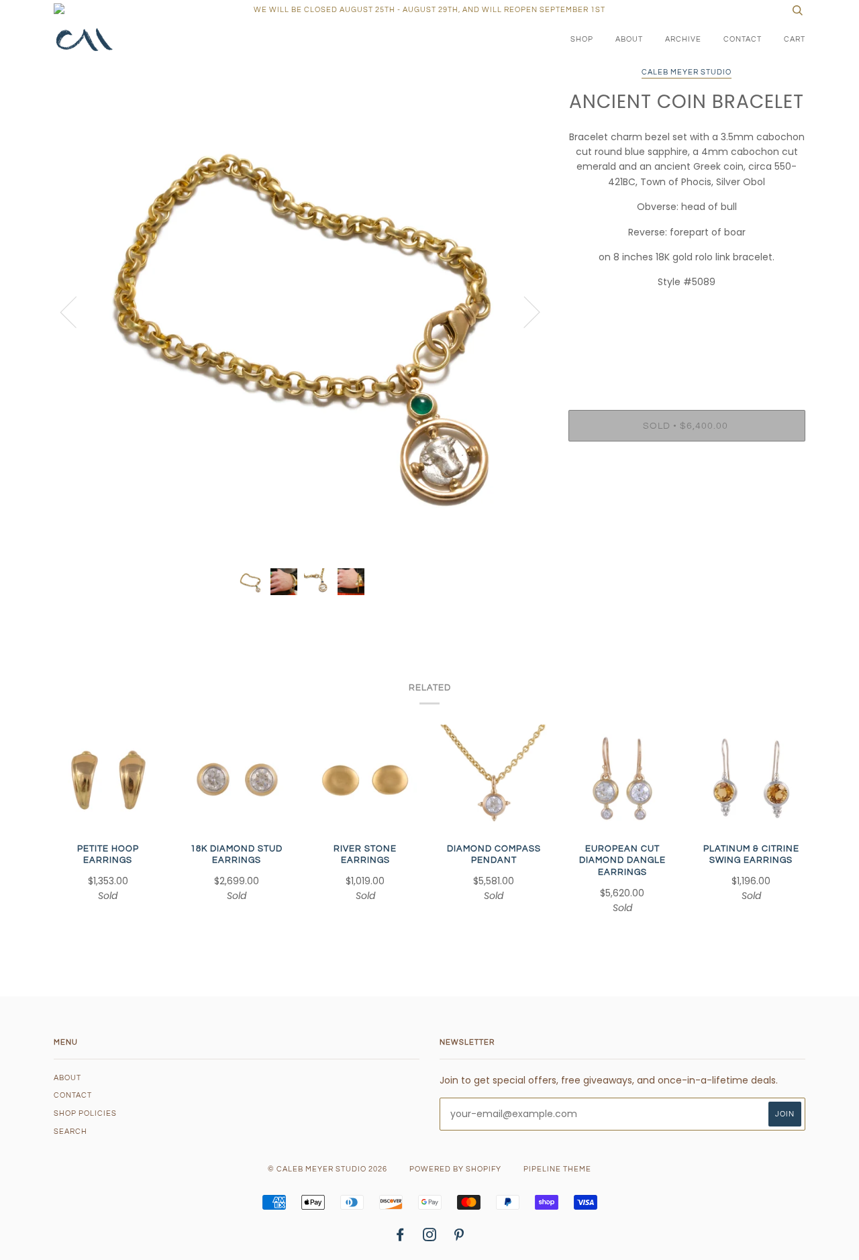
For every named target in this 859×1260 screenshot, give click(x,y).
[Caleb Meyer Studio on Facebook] (400, 1237)
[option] (301, 311)
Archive (683, 39)
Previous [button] (76, 311)
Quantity (686, 355)
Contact (742, 39)
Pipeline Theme (557, 1169)
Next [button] (523, 311)
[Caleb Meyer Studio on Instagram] (430, 1237)
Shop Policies (85, 1113)
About (629, 39)
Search (70, 1131)
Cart (794, 39)
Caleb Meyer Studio (686, 72)
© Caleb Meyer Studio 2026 (327, 1169)
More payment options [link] (686, 498)
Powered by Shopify (455, 1169)
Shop (581, 39)
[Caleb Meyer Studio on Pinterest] (459, 1237)
